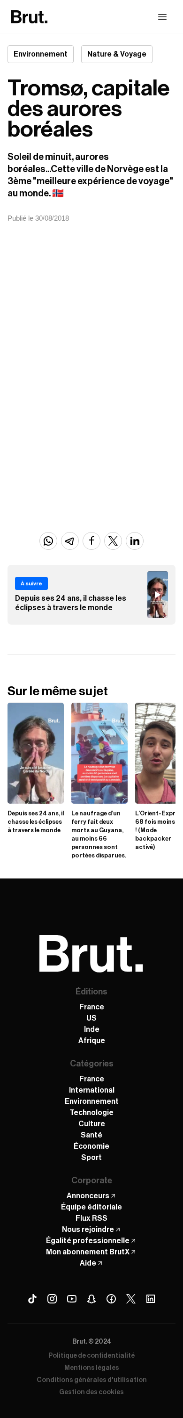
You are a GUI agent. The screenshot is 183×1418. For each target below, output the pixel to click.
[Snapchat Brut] (91, 1298)
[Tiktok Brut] (32, 1298)
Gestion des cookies (91, 1392)
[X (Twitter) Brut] (131, 1298)
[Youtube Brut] (71, 1298)
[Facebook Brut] (111, 1298)
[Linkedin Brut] (150, 1298)
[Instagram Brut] (52, 1298)
